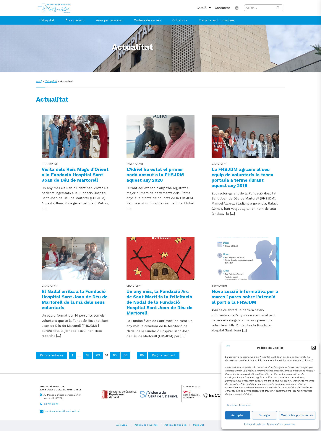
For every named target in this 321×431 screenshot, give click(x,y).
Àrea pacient (75, 20)
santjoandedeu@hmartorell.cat (62, 411)
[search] (278, 8)
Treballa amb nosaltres (216, 20)
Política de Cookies (175, 425)
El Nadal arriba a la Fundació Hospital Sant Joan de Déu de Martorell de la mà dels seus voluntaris (75, 299)
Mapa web (199, 425)
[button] (313, 348)
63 (98, 355)
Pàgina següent (164, 355)
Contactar (222, 8)
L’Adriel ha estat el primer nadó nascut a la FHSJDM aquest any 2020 (155, 175)
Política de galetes (254, 424)
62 (87, 355)
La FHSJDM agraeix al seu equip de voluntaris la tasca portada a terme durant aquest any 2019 (242, 177)
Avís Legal (121, 425)
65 (115, 355)
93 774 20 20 (51, 404)
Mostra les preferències (297, 415)
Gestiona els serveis (238, 405)
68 (142, 355)
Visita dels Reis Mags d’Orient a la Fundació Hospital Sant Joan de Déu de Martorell (75, 175)
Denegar (264, 415)
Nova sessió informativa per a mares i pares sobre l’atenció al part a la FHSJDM (245, 297)
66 (125, 355)
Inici (38, 81)
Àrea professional (109, 20)
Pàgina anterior (51, 355)
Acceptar (237, 415)
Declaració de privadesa (281, 424)
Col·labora (179, 20)
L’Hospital (46, 20)
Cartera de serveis (147, 20)
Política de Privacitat (145, 425)
